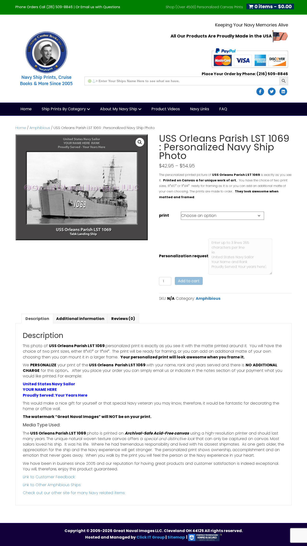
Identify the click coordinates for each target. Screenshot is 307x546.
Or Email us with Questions (98, 7)
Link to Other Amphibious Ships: (52, 485)
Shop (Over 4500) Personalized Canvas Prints (204, 7)
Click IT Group (150, 537)
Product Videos (165, 109)
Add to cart (189, 281)
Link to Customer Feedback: (49, 477)
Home (26, 109)
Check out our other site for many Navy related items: (74, 493)
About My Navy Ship (118, 109)
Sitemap (176, 537)
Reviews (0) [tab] (123, 318)
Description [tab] (37, 318)
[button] (140, 142)
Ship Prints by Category (64, 109)
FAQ (223, 109)
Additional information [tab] (80, 318)
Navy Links (199, 109)
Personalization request (183, 256)
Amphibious (40, 127)
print (164, 215)
